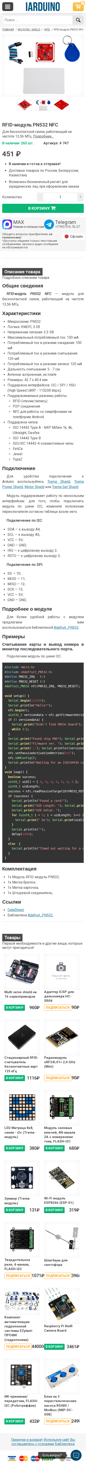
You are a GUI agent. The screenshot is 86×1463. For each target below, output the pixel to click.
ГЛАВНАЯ (8, 29)
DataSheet (15, 910)
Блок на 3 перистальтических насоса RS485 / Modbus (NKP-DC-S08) (60, 1405)
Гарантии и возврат (27, 1440)
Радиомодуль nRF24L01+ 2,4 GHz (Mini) (59, 1062)
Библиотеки (65, 1444)
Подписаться (57, 1007)
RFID (47, 29)
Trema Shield (58, 481)
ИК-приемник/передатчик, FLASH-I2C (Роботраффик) (21, 1401)
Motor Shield (34, 487)
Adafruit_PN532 (66, 627)
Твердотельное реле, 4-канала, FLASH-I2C (17, 1264)
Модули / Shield (29, 29)
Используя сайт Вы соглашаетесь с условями (43, 1442)
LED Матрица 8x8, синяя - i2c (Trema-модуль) (20, 1132)
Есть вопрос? (52, 1455)
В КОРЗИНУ (14, 1007)
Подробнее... (43, 136)
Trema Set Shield (65, 487)
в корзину (39, 208)
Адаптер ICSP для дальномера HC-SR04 (59, 996)
